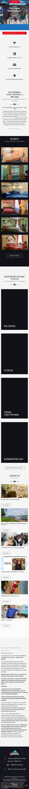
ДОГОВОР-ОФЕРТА (5, 650)
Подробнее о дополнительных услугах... (14, 467)
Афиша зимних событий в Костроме (12, 571)
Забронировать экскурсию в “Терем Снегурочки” (14, 33)
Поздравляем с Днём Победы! (10, 499)
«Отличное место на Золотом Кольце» (13, 547)
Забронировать (14, 1)
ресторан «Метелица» (7, 118)
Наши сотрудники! (6, 620)
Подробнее (8, 15)
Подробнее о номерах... (14, 255)
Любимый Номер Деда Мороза (10, 596)
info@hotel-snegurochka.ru (17, 764)
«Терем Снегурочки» (22, 116)
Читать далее (6, 505)
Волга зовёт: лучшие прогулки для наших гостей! (14, 524)
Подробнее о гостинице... (15, 128)
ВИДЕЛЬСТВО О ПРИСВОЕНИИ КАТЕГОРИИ (11, 647)
